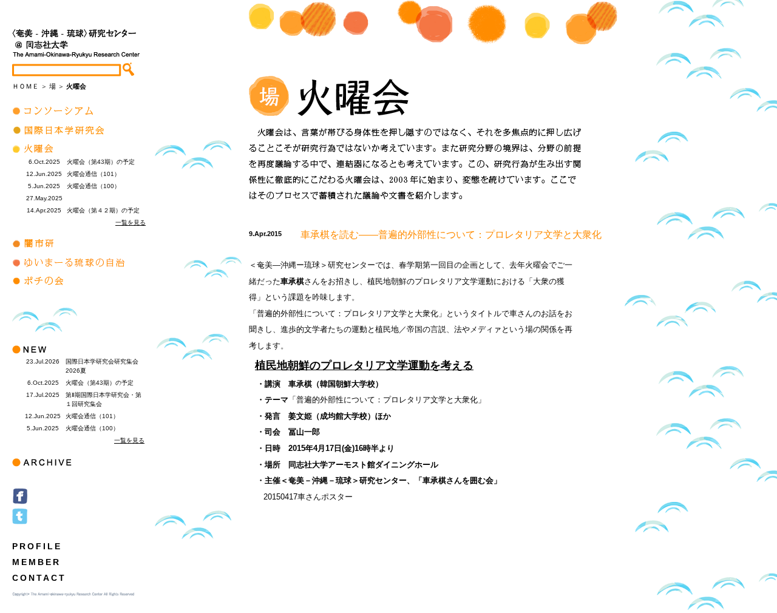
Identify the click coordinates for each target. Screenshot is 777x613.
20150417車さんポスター (301, 496)
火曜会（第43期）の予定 (101, 161)
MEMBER (36, 562)
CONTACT (39, 578)
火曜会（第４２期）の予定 (103, 210)
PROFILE (37, 546)
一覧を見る (130, 222)
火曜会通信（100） (93, 186)
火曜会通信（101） (93, 174)
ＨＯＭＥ (25, 86)
